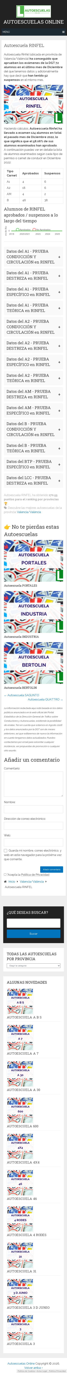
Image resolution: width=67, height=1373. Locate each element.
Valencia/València (29, 512)
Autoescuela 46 (22, 1199)
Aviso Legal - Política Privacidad (51, 1371)
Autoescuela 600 (22, 1126)
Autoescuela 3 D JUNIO (28, 1307)
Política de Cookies (26, 1371)
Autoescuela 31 (21, 1271)
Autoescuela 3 (21, 1344)
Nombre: (9, 802)
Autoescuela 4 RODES (26, 1235)
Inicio (11, 881)
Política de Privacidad (35, 874)
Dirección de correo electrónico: (25, 818)
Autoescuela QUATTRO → (45, 699)
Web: (7, 835)
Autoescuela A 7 (23, 1053)
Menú (6, 32)
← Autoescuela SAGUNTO (21, 695)
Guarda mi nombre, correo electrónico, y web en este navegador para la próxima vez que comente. (33, 855)
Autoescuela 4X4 (23, 1162)
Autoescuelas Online (33, 21)
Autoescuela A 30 (23, 1090)
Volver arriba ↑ (33, 1367)
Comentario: (12, 768)
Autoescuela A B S (24, 1017)
